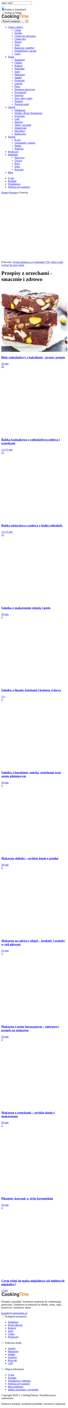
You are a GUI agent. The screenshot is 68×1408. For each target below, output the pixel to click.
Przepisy (13, 192)
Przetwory (13, 151)
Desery (18, 42)
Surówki (19, 95)
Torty (17, 45)
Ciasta (18, 30)
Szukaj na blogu (13, 12)
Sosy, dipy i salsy (24, 98)
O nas (11, 178)
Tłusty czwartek (23, 125)
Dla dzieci (20, 131)
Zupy (17, 71)
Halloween (20, 133)
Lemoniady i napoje (25, 142)
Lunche (18, 83)
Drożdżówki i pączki (25, 50)
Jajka (17, 166)
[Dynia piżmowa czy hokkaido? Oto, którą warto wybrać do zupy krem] (34, 259)
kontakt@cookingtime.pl (14, 1313)
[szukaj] (2, 7)
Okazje (11, 107)
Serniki (18, 33)
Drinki (18, 145)
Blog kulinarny (16, 1386)
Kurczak (19, 169)
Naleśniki (19, 68)
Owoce (18, 160)
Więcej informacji (14, 1369)
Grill (17, 119)
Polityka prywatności (19, 187)
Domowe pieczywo (25, 89)
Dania (11, 56)
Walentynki (20, 128)
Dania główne (15, 1325)
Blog (10, 172)
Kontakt (12, 181)
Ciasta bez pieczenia (25, 36)
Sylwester (20, 116)
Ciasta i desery (15, 27)
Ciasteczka (20, 39)
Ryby (17, 163)
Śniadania (20, 59)
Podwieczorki (22, 104)
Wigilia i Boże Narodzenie (28, 113)
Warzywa (19, 157)
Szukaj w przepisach (15, 9)
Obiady (18, 62)
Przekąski (20, 80)
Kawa (18, 139)
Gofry (18, 53)
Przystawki (20, 92)
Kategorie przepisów (16, 1316)
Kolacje (19, 65)
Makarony (20, 74)
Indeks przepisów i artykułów (23, 1389)
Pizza (17, 86)
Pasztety (19, 101)
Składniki (13, 154)
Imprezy (19, 122)
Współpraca (14, 184)
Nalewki (19, 148)
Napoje (12, 136)
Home (4, 192)
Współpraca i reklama (19, 1380)
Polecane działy (13, 1342)
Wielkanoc (20, 110)
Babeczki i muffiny (24, 47)
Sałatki (18, 77)
